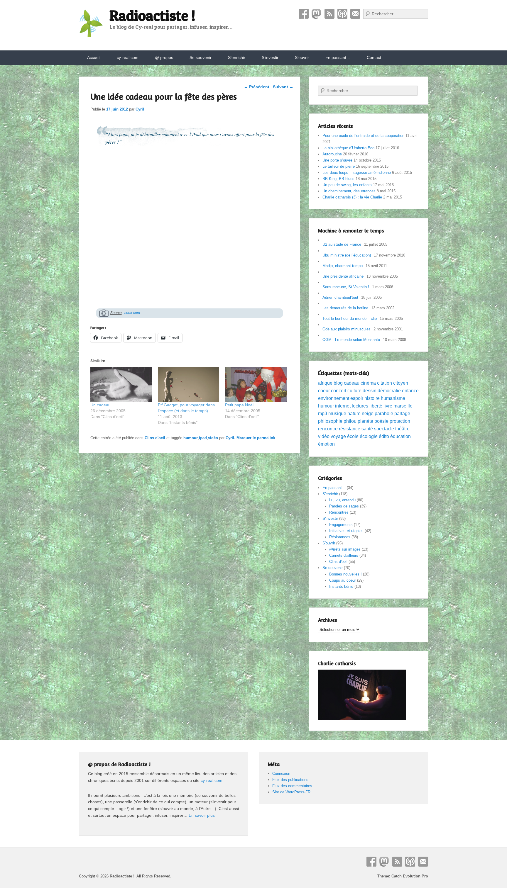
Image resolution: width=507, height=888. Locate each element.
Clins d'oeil (155, 438)
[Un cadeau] (121, 384)
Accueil (93, 57)
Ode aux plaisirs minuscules (346, 329)
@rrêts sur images (345, 549)
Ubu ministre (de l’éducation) (346, 255)
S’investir (270, 57)
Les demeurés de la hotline (345, 308)
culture (354, 390)
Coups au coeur (342, 580)
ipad (203, 438)
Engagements (341, 524)
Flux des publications (290, 779)
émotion (326, 444)
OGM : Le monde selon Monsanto (351, 339)
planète (365, 421)
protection (400, 421)
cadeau (351, 383)
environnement (333, 398)
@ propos (164, 57)
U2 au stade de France (341, 244)
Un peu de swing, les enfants (347, 185)
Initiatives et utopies (346, 531)
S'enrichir (330, 494)
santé (367, 428)
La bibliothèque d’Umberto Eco (348, 148)
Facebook (304, 14)
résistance (349, 428)
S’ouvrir (302, 57)
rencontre (328, 428)
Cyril (140, 109)
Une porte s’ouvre (337, 160)
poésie (381, 421)
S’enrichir (236, 57)
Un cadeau (100, 405)
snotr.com (132, 313)
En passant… (337, 57)
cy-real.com (127, 57)
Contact (355, 14)
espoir (356, 398)
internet (343, 405)
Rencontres (339, 512)
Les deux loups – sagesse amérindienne (356, 172)
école (353, 436)
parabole (384, 413)
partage (402, 413)
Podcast (342, 14)
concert (338, 390)
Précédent (256, 86)
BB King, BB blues (338, 178)
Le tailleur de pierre (338, 166)
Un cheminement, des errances (349, 191)
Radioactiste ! (152, 15)
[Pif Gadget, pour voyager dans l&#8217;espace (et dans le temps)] (188, 384)
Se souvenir (201, 57)
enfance (410, 390)
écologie (369, 436)
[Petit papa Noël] (256, 384)
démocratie (389, 390)
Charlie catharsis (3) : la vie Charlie (352, 197)
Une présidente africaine (343, 276)
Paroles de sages (344, 506)
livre (387, 405)
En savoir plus (202, 815)
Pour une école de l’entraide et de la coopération (363, 135)
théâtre (402, 428)
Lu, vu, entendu (342, 500)
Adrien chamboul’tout (340, 297)
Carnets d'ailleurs (343, 555)
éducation (400, 436)
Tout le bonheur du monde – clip (349, 318)
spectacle (384, 428)
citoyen (400, 383)
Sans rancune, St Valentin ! (345, 287)
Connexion (281, 773)
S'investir (330, 518)
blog (338, 383)
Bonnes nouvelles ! (345, 574)
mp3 (322, 413)
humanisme (393, 398)
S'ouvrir (328, 543)
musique (337, 413)
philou (350, 421)
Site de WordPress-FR (291, 792)
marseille (403, 405)
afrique (325, 383)
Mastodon (317, 14)
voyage (338, 436)
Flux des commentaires (292, 786)
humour (190, 438)
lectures (360, 405)
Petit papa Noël (239, 405)
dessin (369, 390)
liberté (375, 405)
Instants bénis (341, 586)
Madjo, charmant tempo (342, 266)
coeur (324, 390)
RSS (329, 14)
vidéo (213, 438)
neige (368, 413)
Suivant (283, 86)
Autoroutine (332, 154)
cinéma (368, 383)
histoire (372, 398)
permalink (266, 438)
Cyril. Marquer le (241, 438)
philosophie (330, 421)
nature (354, 413)
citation (384, 383)
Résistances (339, 537)
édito (384, 436)
